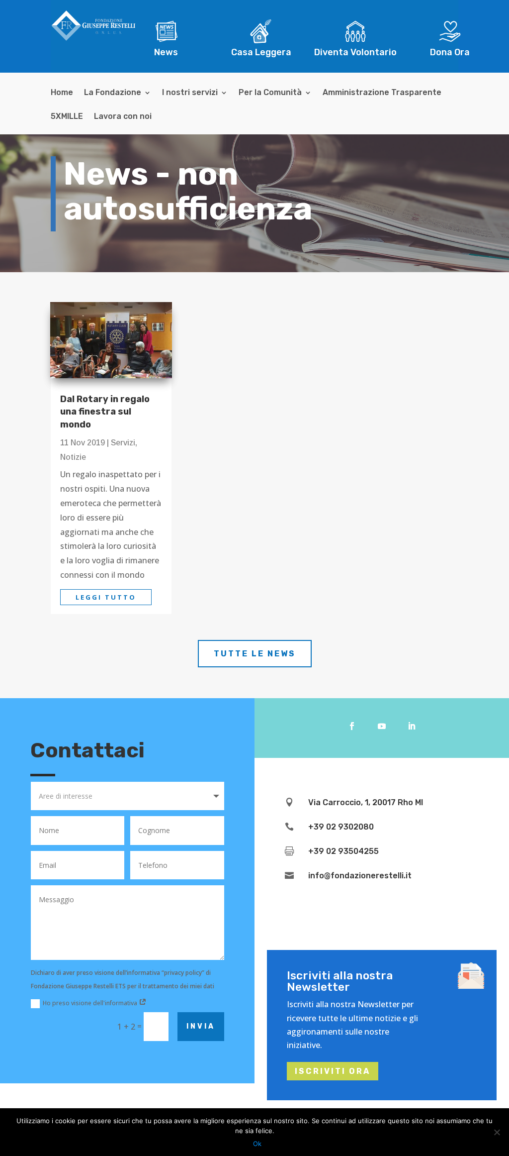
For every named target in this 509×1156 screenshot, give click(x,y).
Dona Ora (450, 52)
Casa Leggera (261, 52)
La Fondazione (112, 93)
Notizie (73, 457)
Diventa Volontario (355, 52)
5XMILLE (67, 117)
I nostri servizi (190, 93)
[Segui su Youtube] (382, 726)
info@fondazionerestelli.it (360, 875)
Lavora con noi (123, 117)
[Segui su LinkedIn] (411, 726)
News (166, 52)
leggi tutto (106, 597)
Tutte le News (255, 653)
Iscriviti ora (332, 1071)
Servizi (123, 442)
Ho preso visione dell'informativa (91, 1003)
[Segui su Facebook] (352, 726)
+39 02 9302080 (341, 827)
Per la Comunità (270, 93)
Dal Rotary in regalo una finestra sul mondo (105, 411)
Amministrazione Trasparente (382, 93)
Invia (200, 1026)
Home (62, 93)
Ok (257, 1144)
